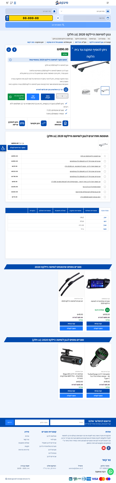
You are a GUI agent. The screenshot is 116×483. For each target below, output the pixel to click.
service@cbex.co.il (76, 468)
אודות (27, 436)
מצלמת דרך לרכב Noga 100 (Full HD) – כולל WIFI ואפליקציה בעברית (71, 376)
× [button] (72, 48)
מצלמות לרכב (51, 436)
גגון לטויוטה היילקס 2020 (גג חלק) (90, 156)
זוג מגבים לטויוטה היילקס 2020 (72, 301)
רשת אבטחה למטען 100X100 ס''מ (90, 197)
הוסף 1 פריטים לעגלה (17, 147)
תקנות (27, 446)
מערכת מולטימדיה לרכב (47, 446)
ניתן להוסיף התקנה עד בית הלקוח (90, 52)
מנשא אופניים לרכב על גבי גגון (91, 187)
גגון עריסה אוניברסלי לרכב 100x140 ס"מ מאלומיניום (85, 171)
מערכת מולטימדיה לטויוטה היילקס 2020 (100, 302)
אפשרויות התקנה (75, 210)
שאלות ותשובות (60, 210)
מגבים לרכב (52, 449)
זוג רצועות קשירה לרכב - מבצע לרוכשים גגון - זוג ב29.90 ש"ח (82, 166)
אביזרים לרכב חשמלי (49, 443)
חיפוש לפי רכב (56, 25)
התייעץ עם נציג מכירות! (19, 97)
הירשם (10, 422)
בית (109, 39)
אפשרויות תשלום (45, 210)
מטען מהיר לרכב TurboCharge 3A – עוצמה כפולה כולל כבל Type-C (99, 376)
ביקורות (32, 210)
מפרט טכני (105, 210)
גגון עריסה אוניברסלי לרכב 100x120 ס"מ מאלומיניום (85, 161)
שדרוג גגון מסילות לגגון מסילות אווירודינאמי (88, 192)
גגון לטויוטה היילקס (81, 39)
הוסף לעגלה (47, 97)
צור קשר (26, 439)
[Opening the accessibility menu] (3, 148)
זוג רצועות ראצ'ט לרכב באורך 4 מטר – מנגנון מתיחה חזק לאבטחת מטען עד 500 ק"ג (75, 182)
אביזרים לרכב (51, 456)
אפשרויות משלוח (91, 210)
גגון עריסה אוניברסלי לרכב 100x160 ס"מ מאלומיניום (85, 176)
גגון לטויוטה (92, 39)
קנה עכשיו (33, 97)
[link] (14, 49)
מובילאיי (53, 439)
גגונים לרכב (101, 39)
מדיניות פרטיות (23, 449)
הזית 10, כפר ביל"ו (49, 468)
